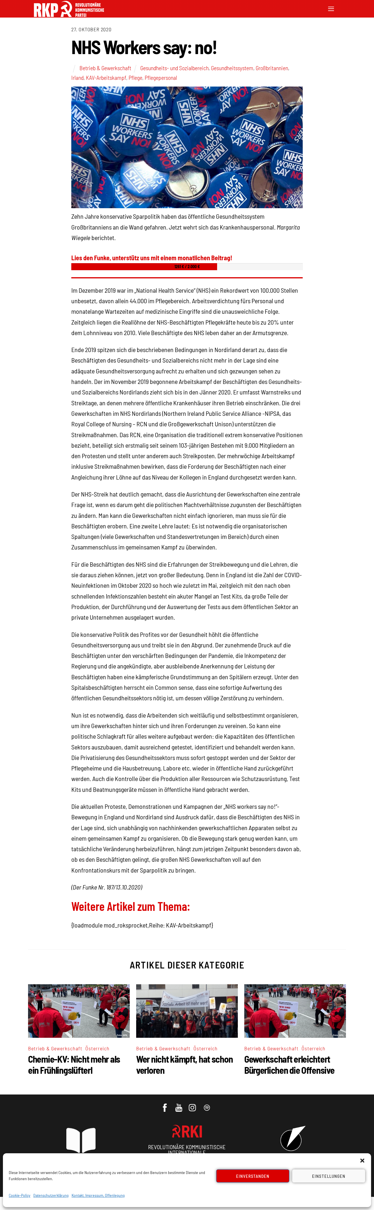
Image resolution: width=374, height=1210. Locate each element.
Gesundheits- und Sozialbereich (174, 67)
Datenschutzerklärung (51, 1195)
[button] (362, 1161)
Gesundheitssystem (232, 67)
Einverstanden (253, 1176)
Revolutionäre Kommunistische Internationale (187, 1150)
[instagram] (193, 1105)
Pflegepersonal (161, 77)
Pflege (135, 77)
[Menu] (331, 8)
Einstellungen (328, 1176)
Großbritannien (272, 67)
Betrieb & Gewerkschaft (105, 67)
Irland (77, 77)
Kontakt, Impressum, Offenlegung (98, 1195)
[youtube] (179, 1105)
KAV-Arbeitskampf (106, 77)
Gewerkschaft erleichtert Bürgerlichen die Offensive (289, 1064)
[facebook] (165, 1105)
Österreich (97, 1048)
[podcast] (207, 1105)
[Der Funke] (69, 15)
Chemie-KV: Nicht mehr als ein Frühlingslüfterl (74, 1064)
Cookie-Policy (19, 1195)
